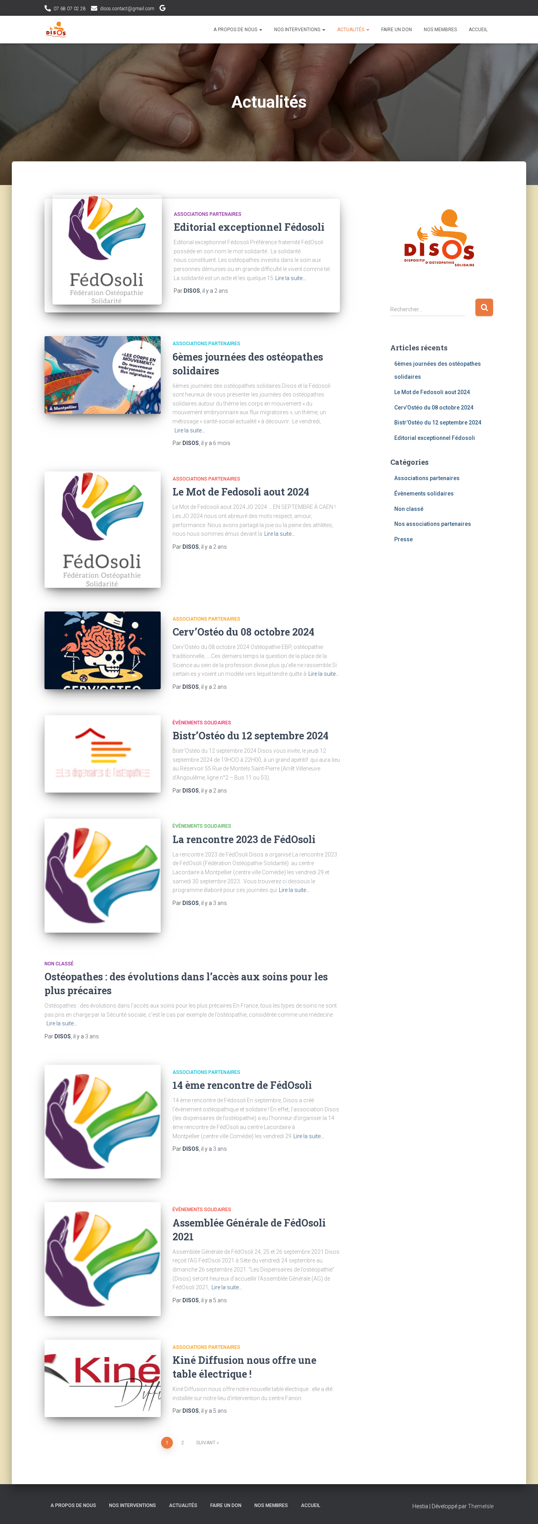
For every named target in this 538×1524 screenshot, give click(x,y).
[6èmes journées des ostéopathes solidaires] (103, 375)
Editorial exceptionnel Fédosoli (249, 227)
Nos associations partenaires (432, 524)
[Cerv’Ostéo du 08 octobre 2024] (103, 650)
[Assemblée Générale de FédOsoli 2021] (103, 1259)
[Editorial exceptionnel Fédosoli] (107, 249)
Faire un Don (396, 29)
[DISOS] (56, 29)
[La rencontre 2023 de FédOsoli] (103, 875)
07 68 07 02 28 (70, 8)
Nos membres (440, 29)
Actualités (351, 29)
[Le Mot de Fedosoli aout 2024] (103, 529)
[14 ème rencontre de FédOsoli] (103, 1121)
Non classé (59, 964)
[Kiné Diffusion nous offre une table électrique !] (103, 1378)
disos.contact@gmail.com (127, 8)
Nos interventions (297, 29)
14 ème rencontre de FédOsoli (243, 1085)
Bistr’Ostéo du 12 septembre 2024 (250, 735)
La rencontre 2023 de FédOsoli (245, 839)
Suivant (205, 1442)
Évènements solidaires (202, 723)
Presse (403, 539)
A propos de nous (235, 29)
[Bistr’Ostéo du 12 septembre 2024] (103, 754)
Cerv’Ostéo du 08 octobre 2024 (243, 631)
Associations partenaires (207, 214)
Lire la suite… (290, 278)
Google (162, 9)
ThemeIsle (480, 1506)
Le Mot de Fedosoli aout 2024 (241, 491)
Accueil (478, 29)
